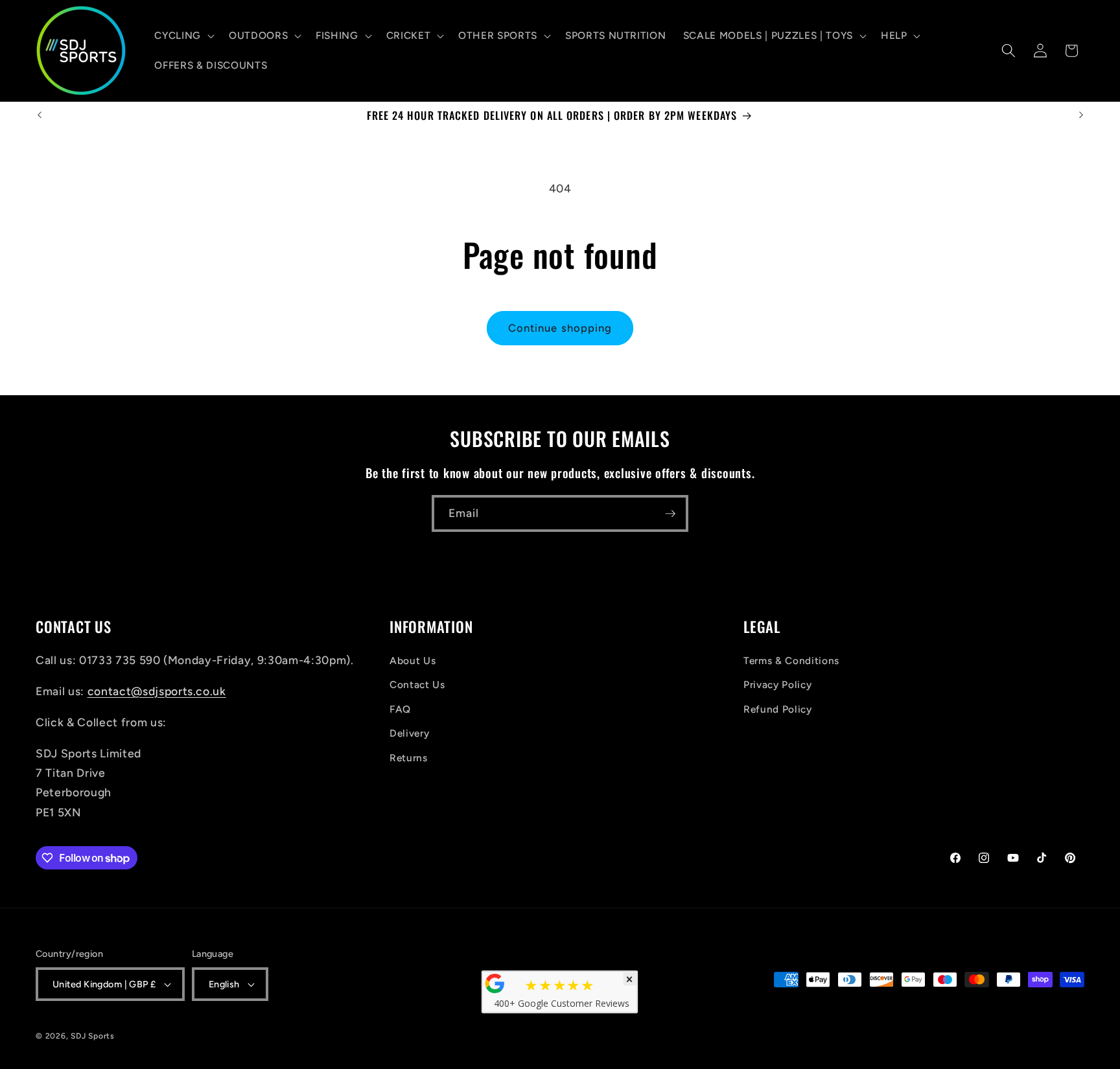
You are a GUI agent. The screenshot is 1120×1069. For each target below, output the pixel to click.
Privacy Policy (777, 684)
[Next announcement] (1081, 115)
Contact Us (417, 684)
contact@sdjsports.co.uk (157, 691)
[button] (183, 36)
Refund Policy (777, 709)
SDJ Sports (93, 1035)
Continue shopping (560, 327)
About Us (413, 660)
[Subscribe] (670, 514)
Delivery (409, 733)
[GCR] (495, 983)
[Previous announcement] (39, 115)
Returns (409, 758)
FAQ (400, 709)
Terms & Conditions (791, 660)
